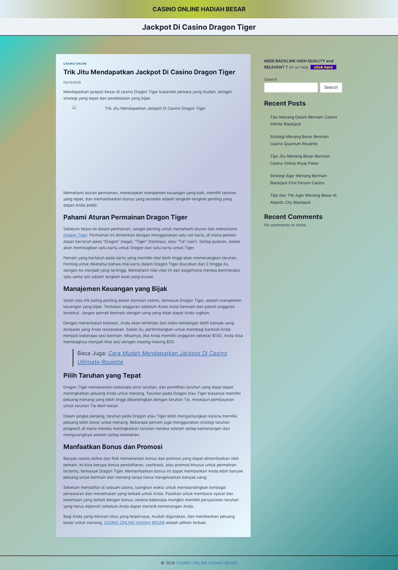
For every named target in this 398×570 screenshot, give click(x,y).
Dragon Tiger (75, 235)
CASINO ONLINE (75, 63)
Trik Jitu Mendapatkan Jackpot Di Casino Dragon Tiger (149, 72)
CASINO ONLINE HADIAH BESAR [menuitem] (134, 522)
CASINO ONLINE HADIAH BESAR (206, 563)
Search (270, 79)
